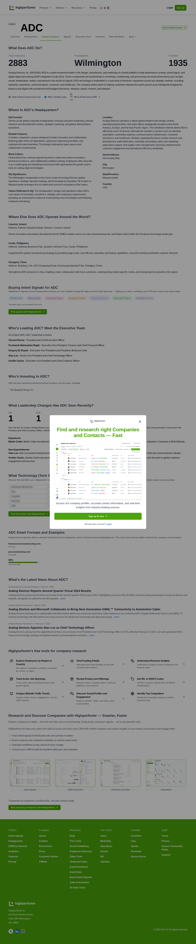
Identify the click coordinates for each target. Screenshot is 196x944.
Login (109, 524)
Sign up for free (96, 516)
